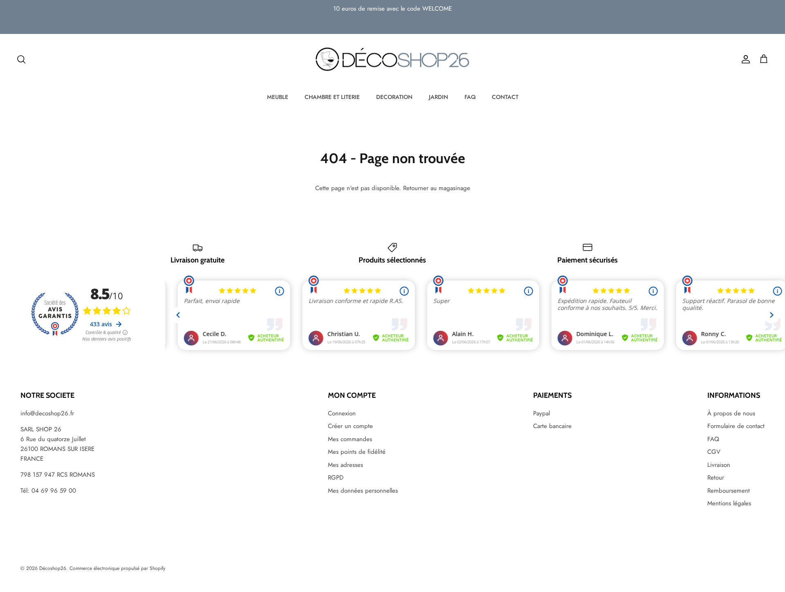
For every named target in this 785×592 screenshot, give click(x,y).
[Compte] (744, 59)
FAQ (469, 97)
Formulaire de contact (736, 426)
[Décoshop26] (392, 59)
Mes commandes (350, 439)
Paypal (541, 413)
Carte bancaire (552, 426)
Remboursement (728, 490)
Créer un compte (350, 426)
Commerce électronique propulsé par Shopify (117, 568)
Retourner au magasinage (436, 188)
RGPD (335, 477)
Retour (715, 477)
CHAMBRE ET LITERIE (332, 97)
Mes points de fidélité (357, 451)
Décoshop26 (52, 568)
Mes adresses (345, 464)
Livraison (718, 464)
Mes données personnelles (363, 490)
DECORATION (394, 97)
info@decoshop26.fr (47, 413)
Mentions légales (729, 503)
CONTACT (505, 97)
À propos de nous (731, 413)
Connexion (342, 413)
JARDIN (438, 97)
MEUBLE (277, 97)
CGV (713, 451)
